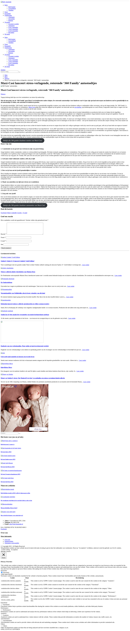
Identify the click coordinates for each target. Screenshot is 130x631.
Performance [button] (4, 608)
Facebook (4, 213)
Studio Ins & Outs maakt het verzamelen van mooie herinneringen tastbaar (25, 314)
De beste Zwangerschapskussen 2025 (10, 474)
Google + (20, 213)
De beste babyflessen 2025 (8, 466)
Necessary (6, 572)
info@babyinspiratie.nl (16, 524)
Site (2, 244)
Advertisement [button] (5, 618)
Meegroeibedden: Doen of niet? (9, 508)
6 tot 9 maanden (13, 31)
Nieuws (3, 94)
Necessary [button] (4, 570)
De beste (7, 34)
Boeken (10, 20)
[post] (9, 441)
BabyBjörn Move (6, 367)
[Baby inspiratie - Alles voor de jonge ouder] (6, 2)
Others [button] (3, 624)
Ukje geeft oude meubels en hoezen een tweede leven (17, 356)
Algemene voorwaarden (12, 543)
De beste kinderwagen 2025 (8, 459)
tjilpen (9, 213)
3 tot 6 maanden (13, 29)
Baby (6, 5)
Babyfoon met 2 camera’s (7, 444)
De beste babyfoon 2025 (7, 481)
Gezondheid (12, 8)
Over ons (7, 539)
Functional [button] (4, 602)
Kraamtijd (8, 13)
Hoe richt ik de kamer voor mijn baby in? (12, 515)
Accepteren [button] (14, 549)
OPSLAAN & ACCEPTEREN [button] (10, 629)
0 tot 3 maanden (13, 27)
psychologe (78, 107)
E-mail (25, 213)
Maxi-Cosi (32, 107)
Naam (3, 237)
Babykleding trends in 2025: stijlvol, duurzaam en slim (15, 493)
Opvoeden (11, 19)
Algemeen (11, 17)
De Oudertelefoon (6, 282)
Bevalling (11, 32)
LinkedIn (14, 213)
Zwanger (7, 22)
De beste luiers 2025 (6, 452)
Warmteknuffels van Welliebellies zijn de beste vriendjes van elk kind (23, 293)
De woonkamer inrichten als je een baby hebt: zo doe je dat (16, 500)
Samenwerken (9, 541)
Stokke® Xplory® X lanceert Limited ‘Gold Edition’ (18, 261)
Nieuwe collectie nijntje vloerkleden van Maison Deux (18, 272)
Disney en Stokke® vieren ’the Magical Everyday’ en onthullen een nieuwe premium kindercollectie (33, 378)
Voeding (10, 10)
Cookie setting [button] (5, 549)
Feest (6, 12)
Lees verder (85, 265)
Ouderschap (8, 15)
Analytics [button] (3, 613)
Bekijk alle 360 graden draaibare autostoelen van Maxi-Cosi (24, 205)
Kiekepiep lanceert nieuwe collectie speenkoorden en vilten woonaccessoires (25, 304)
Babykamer (11, 7)
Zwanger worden (13, 24)
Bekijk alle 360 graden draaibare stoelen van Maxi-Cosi (22, 140)
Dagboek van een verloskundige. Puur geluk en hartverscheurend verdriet (25, 346)
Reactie (3, 234)
